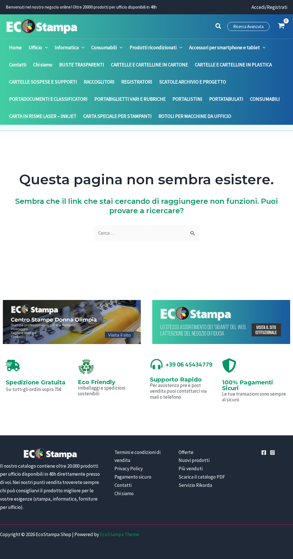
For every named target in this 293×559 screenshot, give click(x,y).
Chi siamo (124, 493)
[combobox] (146, 233)
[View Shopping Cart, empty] (281, 26)
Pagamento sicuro (132, 477)
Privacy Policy (128, 468)
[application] (45, 47)
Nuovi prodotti (194, 460)
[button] (218, 27)
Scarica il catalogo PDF (202, 477)
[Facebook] (263, 452)
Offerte (186, 452)
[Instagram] (272, 452)
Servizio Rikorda (195, 485)
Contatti (123, 485)
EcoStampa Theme (119, 534)
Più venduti (191, 468)
